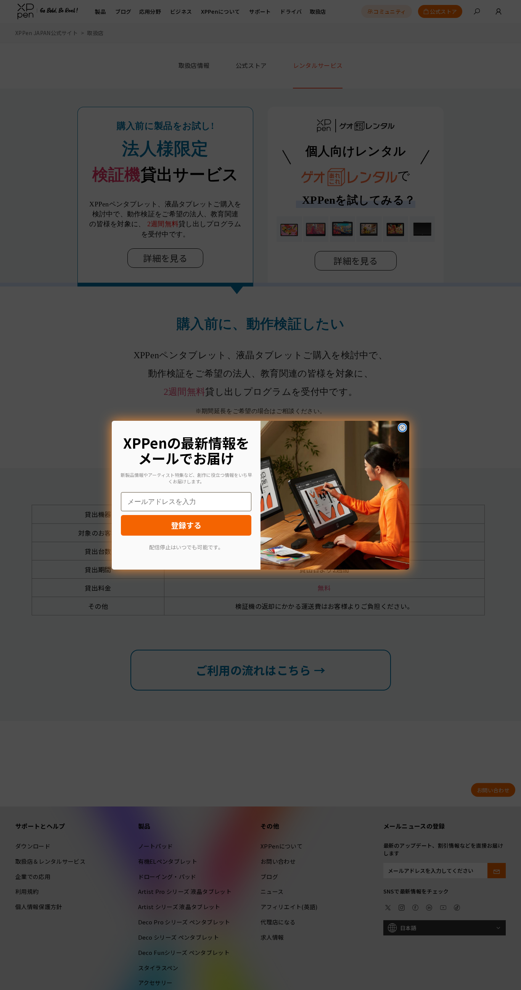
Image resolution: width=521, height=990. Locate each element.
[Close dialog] (402, 427)
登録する (186, 525)
